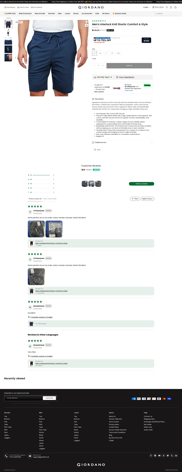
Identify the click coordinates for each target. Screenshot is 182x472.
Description (99, 99)
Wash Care (148, 427)
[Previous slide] (15, 58)
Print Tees (7, 427)
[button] (97, 21)
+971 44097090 (15, 457)
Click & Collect (24, 7)
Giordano (12, 470)
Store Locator (114, 422)
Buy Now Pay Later (115, 438)
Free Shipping (11, 7)
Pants (41, 446)
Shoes (41, 440)
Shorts (41, 432)
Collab (111, 440)
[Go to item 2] (91, 184)
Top (5, 416)
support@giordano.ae (41, 457)
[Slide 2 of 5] (8, 32)
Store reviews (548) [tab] (49, 199)
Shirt (5, 430)
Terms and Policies (171, 470)
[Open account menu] (171, 7)
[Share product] (86, 25)
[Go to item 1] (85, 184)
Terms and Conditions (117, 432)
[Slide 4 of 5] (8, 49)
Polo (5, 422)
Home (9, 18)
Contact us (148, 416)
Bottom (7, 419)
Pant (6, 432)
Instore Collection (115, 419)
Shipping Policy (149, 419)
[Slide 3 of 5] (8, 41)
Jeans (6, 435)
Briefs (41, 435)
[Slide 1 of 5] (8, 24)
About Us (112, 416)
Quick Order (148, 430)
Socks (41, 438)
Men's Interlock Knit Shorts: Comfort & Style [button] (51, 243)
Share (99, 150)
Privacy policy (114, 424)
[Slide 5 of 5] (8, 57)
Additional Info (100, 142)
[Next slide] (88, 58)
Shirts (76, 430)
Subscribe (49, 398)
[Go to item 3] (98, 184)
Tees (6, 424)
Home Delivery (37, 7)
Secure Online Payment (117, 430)
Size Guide (147, 424)
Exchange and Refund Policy (154, 422)
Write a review (142, 184)
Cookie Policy (114, 427)
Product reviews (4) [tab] (35, 199)
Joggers (7, 438)
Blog (110, 435)
